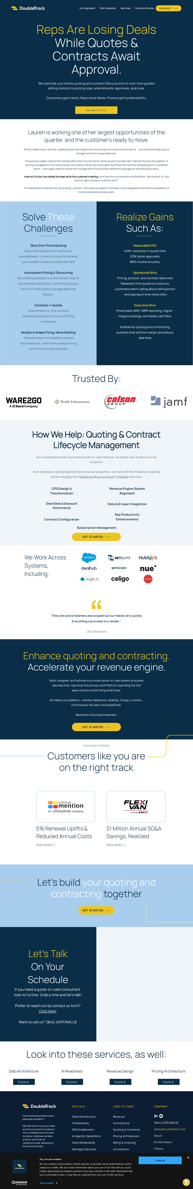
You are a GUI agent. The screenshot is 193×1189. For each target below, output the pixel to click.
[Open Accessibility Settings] (186, 1182)
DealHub (123, 477)
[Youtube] (161, 1116)
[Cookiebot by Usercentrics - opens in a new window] (19, 1183)
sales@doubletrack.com (169, 1129)
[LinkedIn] (156, 1116)
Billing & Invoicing (124, 1142)
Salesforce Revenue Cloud (96, 477)
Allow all (160, 1160)
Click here (47, 1011)
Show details (46, 1183)
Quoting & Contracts (126, 1129)
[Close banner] (188, 1158)
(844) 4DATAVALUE (166, 1122)
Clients (158, 1148)
